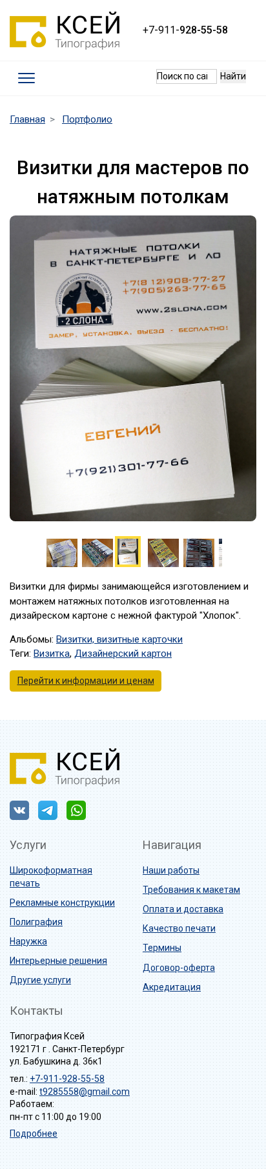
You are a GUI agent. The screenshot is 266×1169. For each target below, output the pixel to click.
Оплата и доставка (183, 909)
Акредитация (172, 987)
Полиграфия (36, 922)
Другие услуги (40, 980)
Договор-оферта (179, 968)
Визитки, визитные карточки (119, 639)
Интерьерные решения (58, 960)
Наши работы (171, 870)
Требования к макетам (191, 889)
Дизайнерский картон (123, 653)
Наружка (28, 941)
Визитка (52, 653)
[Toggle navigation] (26, 78)
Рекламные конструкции (62, 902)
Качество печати (179, 928)
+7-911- (185, 30)
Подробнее (33, 1133)
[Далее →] (133, 368)
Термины (162, 948)
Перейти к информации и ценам (85, 680)
